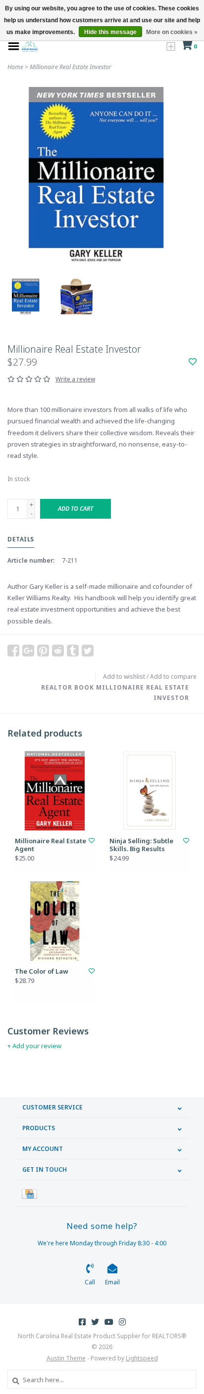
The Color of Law (41, 971)
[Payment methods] (31, 1193)
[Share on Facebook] (13, 650)
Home (15, 67)
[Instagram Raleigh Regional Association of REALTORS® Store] (122, 1322)
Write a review (75, 379)
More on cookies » (172, 32)
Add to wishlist (124, 676)
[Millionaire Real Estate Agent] (55, 790)
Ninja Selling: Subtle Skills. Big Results (141, 845)
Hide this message (110, 32)
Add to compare (173, 676)
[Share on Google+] (28, 650)
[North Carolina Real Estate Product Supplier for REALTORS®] (30, 45)
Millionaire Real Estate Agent (50, 845)
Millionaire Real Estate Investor (70, 67)
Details (20, 539)
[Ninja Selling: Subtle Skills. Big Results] (149, 790)
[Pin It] (43, 650)
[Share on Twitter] (88, 650)
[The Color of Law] (55, 921)
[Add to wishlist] (193, 362)
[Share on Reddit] (58, 650)
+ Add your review (34, 1045)
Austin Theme (66, 1358)
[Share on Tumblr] (73, 650)
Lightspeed (142, 1358)
